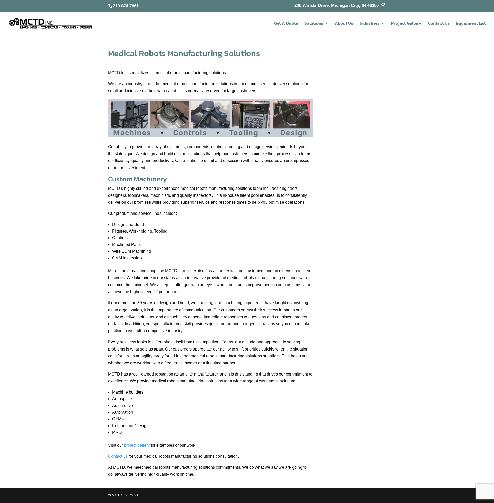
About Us (344, 24)
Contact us (118, 456)
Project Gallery (406, 24)
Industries (370, 24)
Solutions (313, 24)
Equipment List (471, 24)
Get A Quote (286, 24)
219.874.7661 (126, 6)
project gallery (137, 445)
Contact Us (439, 24)
